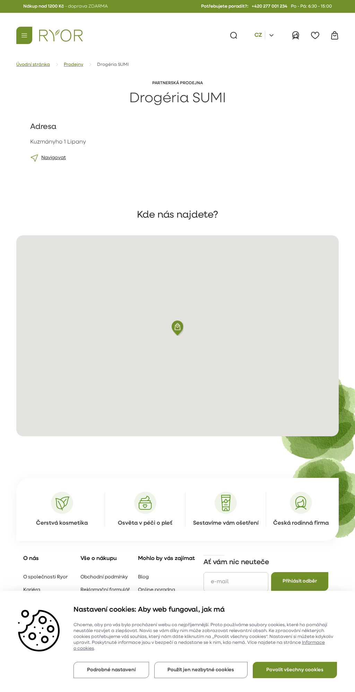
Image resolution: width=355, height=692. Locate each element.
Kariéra (31, 590)
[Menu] (24, 35)
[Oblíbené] (315, 35)
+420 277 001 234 (269, 6)
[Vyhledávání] (234, 35)
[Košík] (334, 35)
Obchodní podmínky (104, 577)
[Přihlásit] (296, 35)
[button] (177, 328)
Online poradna (156, 590)
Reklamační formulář (105, 590)
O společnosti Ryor (45, 577)
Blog (143, 577)
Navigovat (53, 157)
